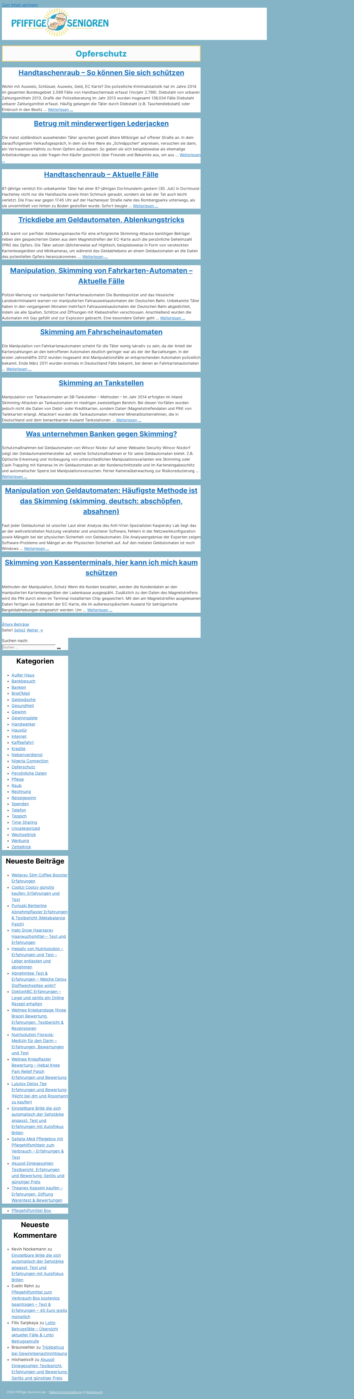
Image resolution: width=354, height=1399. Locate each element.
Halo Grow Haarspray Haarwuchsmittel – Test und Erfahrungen (39, 936)
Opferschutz (23, 767)
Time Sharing (24, 822)
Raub (17, 785)
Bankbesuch (23, 681)
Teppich (19, 816)
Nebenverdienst (27, 754)
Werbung (20, 840)
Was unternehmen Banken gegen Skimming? (101, 434)
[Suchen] (59, 648)
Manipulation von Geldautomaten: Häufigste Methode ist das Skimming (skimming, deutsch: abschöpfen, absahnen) (101, 501)
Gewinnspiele (25, 718)
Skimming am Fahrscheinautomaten (101, 332)
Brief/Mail (21, 693)
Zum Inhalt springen (20, 4)
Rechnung (21, 791)
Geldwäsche (24, 699)
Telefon (19, 810)
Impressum (94, 1392)
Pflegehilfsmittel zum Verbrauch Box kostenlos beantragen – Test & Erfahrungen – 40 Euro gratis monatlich (39, 1304)
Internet (19, 736)
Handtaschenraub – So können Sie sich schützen (101, 72)
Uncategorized (26, 828)
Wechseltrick (24, 834)
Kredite (19, 748)
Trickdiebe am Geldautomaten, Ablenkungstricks (101, 219)
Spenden (20, 803)
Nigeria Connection (30, 761)
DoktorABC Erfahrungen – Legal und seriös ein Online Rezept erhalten (38, 997)
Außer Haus (23, 675)
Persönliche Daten (29, 773)
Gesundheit (23, 705)
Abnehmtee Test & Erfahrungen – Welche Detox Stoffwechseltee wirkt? (39, 979)
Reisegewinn (24, 797)
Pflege (18, 779)
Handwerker (23, 724)
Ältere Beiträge (15, 624)
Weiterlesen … (60, 109)
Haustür (19, 730)
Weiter (35, 630)
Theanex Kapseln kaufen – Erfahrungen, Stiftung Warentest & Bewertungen (37, 1194)
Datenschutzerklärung (65, 1392)
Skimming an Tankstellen (101, 383)
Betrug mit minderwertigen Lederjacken (101, 123)
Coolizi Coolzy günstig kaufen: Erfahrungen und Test (36, 893)
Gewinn (19, 711)
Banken (19, 687)
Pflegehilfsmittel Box (31, 1210)
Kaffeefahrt (23, 742)
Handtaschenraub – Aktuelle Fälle (101, 174)
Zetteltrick (21, 847)
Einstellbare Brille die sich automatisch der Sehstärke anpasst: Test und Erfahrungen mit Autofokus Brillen (38, 1120)
